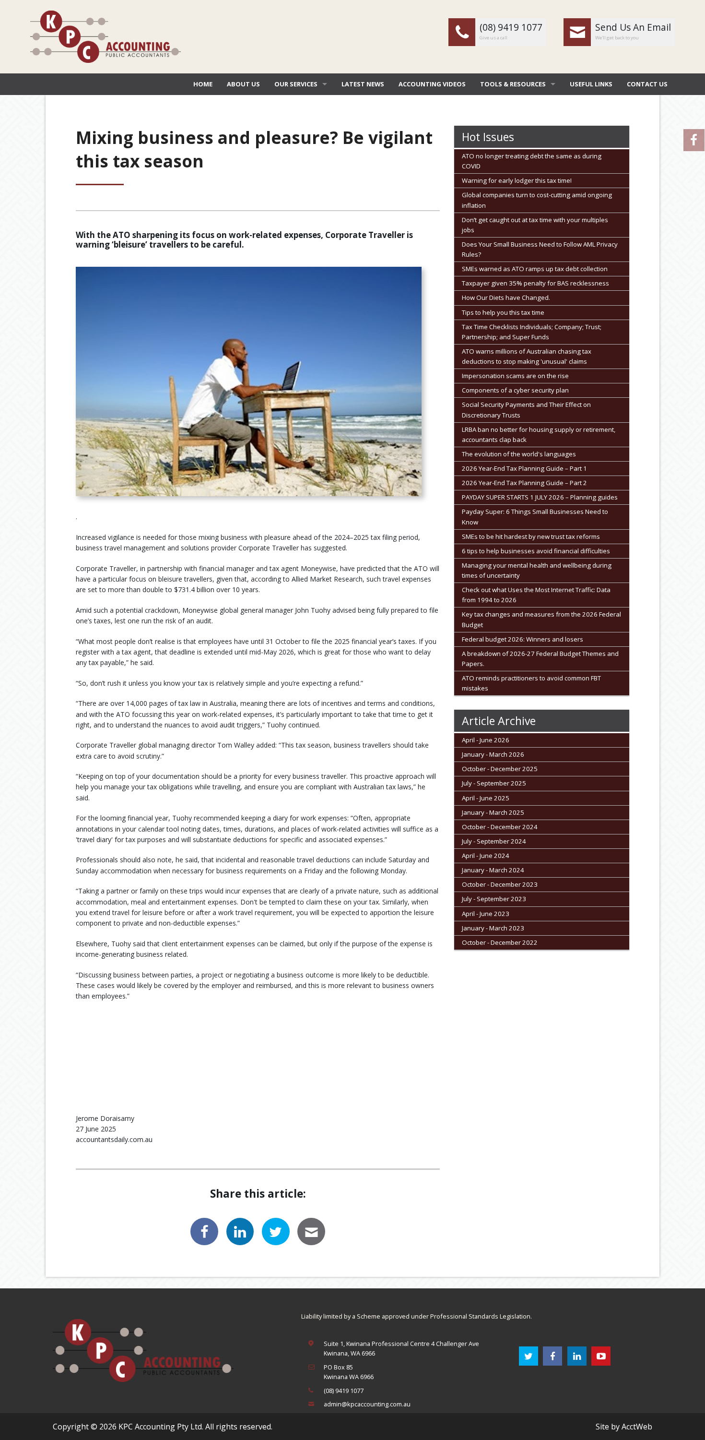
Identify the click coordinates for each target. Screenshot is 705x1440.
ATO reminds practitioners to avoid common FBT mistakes (531, 683)
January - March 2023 (493, 928)
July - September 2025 (494, 783)
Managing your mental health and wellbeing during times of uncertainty (536, 570)
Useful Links (591, 84)
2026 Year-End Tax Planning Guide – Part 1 (524, 468)
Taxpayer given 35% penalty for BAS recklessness (535, 283)
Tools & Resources (513, 84)
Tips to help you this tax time (503, 312)
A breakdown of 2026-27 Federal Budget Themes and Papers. (540, 658)
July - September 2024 (494, 841)
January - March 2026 (493, 754)
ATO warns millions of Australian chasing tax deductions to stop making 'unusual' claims (526, 356)
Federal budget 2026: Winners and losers (522, 639)
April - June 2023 (485, 913)
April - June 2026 (485, 740)
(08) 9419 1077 (344, 1390)
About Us (243, 84)
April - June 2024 (485, 855)
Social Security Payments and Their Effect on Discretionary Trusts (526, 409)
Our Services (295, 84)
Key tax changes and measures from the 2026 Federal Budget (541, 619)
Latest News (362, 84)
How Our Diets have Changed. (506, 297)
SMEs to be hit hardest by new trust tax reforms (531, 536)
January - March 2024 (493, 870)
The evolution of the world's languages (519, 454)
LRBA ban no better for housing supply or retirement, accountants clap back (538, 434)
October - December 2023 (500, 884)
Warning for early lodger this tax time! (517, 180)
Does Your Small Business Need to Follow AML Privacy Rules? (540, 249)
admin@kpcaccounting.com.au (367, 1404)
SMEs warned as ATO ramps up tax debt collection (535, 268)
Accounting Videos (432, 84)
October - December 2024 (500, 826)
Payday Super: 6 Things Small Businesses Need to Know (535, 516)
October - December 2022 (500, 942)
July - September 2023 (494, 898)
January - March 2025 (493, 812)
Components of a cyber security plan (515, 390)
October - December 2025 (500, 768)
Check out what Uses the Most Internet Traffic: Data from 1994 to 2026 (536, 594)
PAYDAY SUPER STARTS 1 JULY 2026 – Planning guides (540, 497)
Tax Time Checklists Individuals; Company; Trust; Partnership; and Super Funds (531, 331)
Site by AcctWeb (624, 1426)
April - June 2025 (485, 798)
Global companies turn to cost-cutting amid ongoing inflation (537, 199)
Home (202, 84)
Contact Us (647, 84)
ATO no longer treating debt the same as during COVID (531, 161)
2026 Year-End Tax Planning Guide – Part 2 (524, 482)
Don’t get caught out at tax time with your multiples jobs (535, 224)
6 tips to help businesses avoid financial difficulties (536, 551)
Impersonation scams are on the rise (515, 375)
